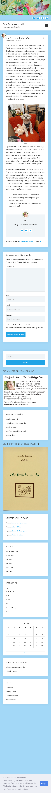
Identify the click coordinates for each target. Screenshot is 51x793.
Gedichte (9, 596)
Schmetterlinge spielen (19, 523)
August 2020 (10, 555)
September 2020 (12, 551)
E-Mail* (8, 305)
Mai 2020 (9, 563)
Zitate (41, 241)
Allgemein (9, 588)
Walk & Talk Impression (14, 608)
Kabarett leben (16, 527)
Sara (25, 220)
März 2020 (9, 571)
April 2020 (9, 567)
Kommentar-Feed (12, 696)
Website (9, 315)
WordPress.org (11, 700)
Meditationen (10, 600)
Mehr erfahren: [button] (24, 789)
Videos (8, 604)
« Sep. (25, 653)
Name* (8, 295)
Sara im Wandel (11, 427)
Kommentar (10, 266)
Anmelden (9, 688)
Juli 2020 (9, 559)
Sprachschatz (10, 435)
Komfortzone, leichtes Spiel (16, 431)
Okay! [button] (43, 784)
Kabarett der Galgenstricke (15, 667)
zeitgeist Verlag (11, 671)
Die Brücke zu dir (14, 24)
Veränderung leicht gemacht (16, 423)
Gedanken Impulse (27, 241)
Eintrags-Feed (11, 692)
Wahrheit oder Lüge (13, 419)
